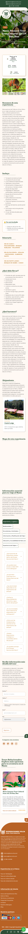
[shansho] (14, 85)
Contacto (3, 902)
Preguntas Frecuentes (7, 900)
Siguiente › (7, 730)
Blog (2, 907)
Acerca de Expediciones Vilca (9, 893)
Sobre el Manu (5, 896)
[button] (5, 27)
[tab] (10, 521)
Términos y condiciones (7, 898)
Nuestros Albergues (6, 904)
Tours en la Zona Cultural (9, 810)
